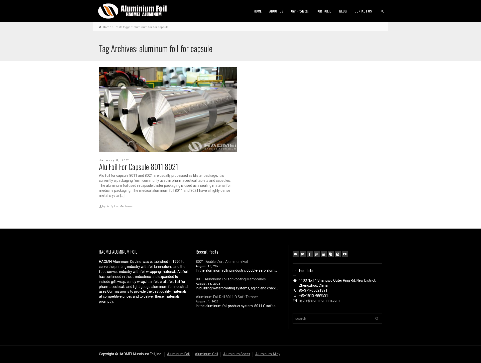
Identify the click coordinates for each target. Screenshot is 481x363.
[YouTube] (345, 254)
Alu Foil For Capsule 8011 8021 (138, 166)
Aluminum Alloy (267, 354)
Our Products (300, 11)
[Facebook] (310, 254)
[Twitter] (303, 254)
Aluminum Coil (206, 354)
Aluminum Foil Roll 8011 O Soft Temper (227, 297)
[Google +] (317, 254)
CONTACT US (363, 11)
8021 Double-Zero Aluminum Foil (222, 262)
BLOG (343, 11)
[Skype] (331, 254)
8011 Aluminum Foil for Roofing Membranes (231, 279)
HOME (258, 11)
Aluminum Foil (178, 354)
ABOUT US (276, 11)
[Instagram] (338, 254)
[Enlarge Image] (168, 109)
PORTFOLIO (323, 11)
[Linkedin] (324, 254)
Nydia (105, 206)
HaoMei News (123, 206)
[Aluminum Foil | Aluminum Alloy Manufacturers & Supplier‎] (133, 11)
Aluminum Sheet (236, 354)
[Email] (296, 254)
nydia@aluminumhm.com (319, 300)
